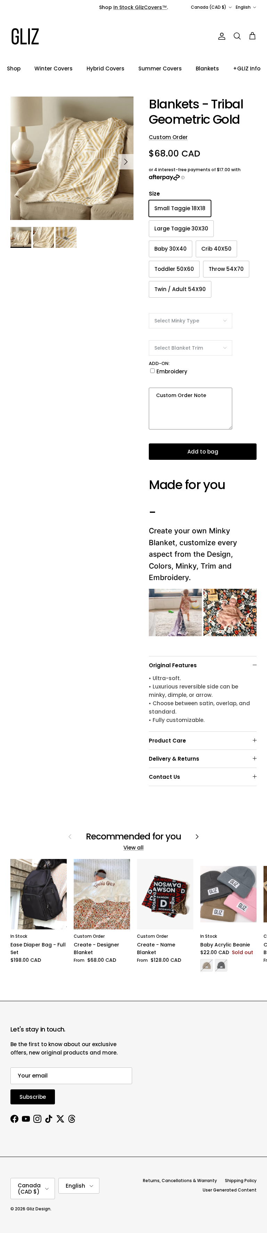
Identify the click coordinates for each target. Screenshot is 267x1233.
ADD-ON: (159, 363)
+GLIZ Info (246, 68)
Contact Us (164, 777)
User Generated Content (230, 1190)
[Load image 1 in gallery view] (72, 158)
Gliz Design (38, 1209)
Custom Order (168, 137)
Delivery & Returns (174, 758)
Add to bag (202, 451)
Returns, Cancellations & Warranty (180, 1180)
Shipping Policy (241, 1180)
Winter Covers (53, 68)
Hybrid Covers (105, 68)
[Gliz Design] (25, 36)
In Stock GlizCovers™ (140, 7)
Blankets (207, 68)
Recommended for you (133, 836)
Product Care (167, 740)
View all (133, 847)
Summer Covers (160, 68)
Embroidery (171, 371)
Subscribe (32, 1097)
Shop (14, 68)
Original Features (173, 665)
